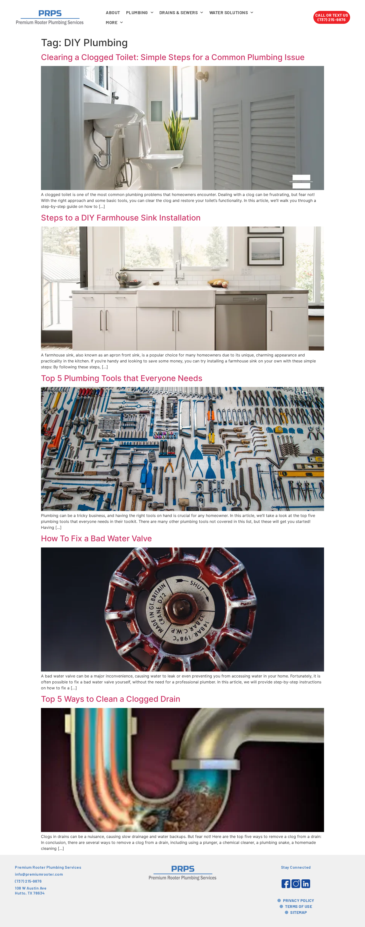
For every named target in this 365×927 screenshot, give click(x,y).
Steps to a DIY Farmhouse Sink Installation (121, 218)
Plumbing (137, 12)
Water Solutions (228, 12)
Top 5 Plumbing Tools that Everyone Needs (121, 378)
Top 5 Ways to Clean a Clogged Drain (110, 699)
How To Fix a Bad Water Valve (96, 538)
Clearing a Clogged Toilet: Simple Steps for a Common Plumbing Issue (173, 57)
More (111, 22)
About (113, 12)
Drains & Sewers (178, 12)
